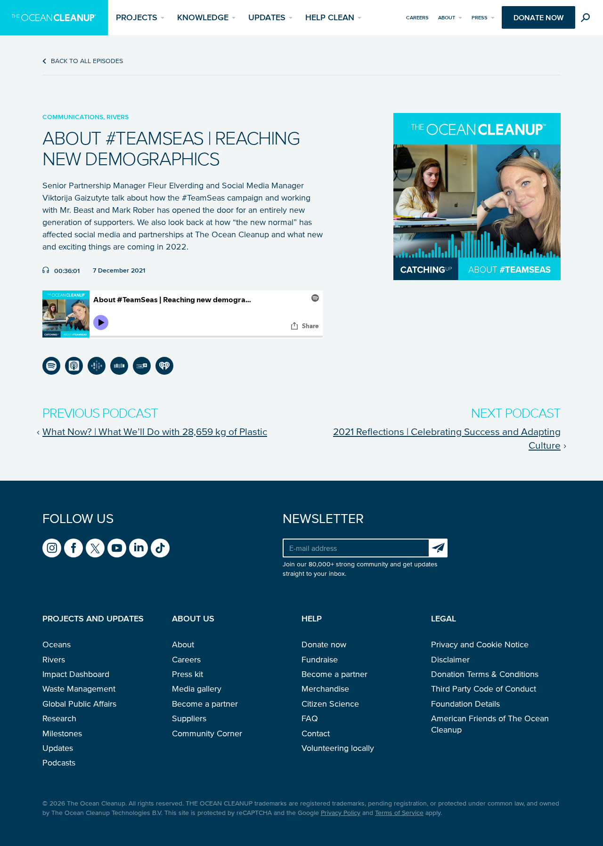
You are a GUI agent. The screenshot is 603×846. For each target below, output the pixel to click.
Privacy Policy (340, 812)
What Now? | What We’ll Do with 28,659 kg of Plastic (154, 431)
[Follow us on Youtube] (116, 548)
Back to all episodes (87, 60)
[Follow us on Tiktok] (160, 548)
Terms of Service (399, 812)
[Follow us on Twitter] (95, 548)
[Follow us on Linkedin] (138, 548)
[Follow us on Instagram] (51, 548)
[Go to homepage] (54, 17)
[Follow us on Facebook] (73, 548)
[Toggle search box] (587, 19)
